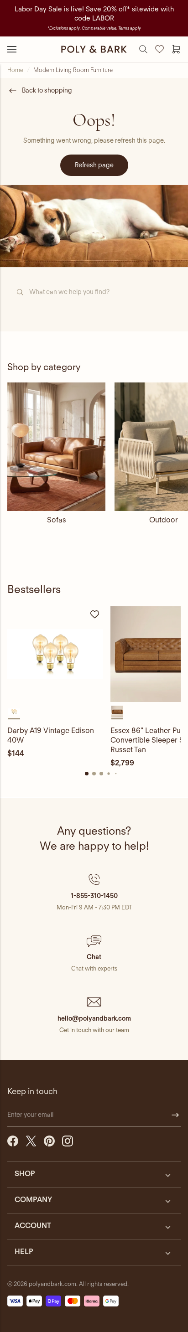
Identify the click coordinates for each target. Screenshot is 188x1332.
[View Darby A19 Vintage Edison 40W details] (55, 654)
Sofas (56, 520)
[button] (94, 892)
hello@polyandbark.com (94, 1018)
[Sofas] (56, 446)
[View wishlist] (159, 49)
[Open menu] (11, 49)
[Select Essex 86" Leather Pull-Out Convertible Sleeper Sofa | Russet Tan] (117, 712)
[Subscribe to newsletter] (175, 1115)
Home (15, 70)
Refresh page (94, 165)
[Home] (94, 49)
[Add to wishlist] (95, 614)
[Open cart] (176, 49)
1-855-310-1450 (94, 895)
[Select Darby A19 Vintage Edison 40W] (14, 712)
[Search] (143, 49)
